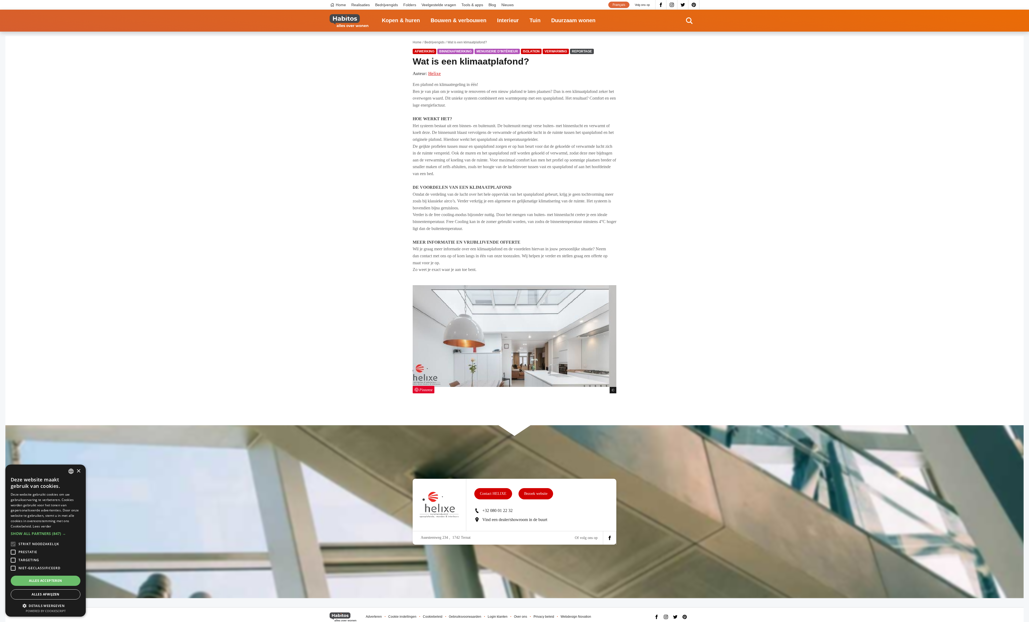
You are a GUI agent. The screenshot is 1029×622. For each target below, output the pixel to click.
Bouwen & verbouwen (458, 20)
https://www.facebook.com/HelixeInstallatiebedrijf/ (609, 538)
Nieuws (507, 5)
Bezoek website (535, 494)
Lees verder (42, 526)
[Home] (349, 20)
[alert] (45, 541)
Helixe (434, 73)
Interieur (508, 20)
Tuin (535, 20)
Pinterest (693, 5)
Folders (409, 5)
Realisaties (360, 5)
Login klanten (498, 617)
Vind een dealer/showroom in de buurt (514, 519)
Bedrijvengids (386, 5)
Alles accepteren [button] (45, 580)
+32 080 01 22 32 (497, 510)
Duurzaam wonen (573, 20)
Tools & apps (472, 5)
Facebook (660, 5)
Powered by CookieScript (46, 611)
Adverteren (374, 617)
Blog (492, 5)
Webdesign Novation (576, 617)
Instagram (671, 5)
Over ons (520, 617)
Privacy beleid (544, 617)
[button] (45, 534)
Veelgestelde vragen (439, 5)
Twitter (682, 5)
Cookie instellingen (402, 617)
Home (341, 5)
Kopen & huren (401, 20)
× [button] (78, 471)
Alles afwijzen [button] (45, 594)
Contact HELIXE (493, 494)
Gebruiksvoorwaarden (465, 617)
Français (619, 5)
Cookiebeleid (432, 617)
